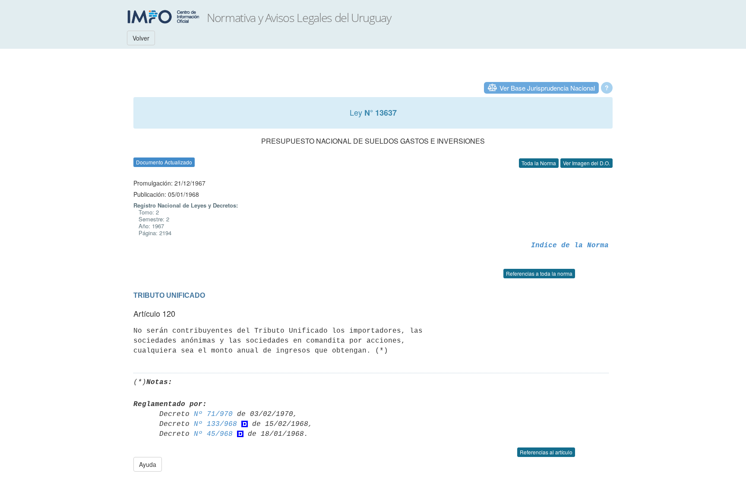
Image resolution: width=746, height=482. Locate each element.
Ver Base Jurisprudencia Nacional (547, 87)
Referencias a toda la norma (539, 273)
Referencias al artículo (546, 452)
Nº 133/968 (215, 424)
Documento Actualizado (164, 162)
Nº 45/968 (213, 434)
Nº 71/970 (213, 414)
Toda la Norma (539, 163)
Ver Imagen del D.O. (586, 163)
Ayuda (147, 464)
